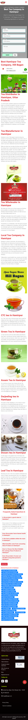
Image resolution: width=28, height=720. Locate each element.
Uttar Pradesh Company (13, 7)
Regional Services (5, 675)
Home (5, 7)
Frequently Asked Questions (5, 665)
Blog (2, 672)
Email (5, 39)
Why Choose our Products (5, 669)
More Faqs (4, 564)
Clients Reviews (4, 662)
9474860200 (11, 70)
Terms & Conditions (6, 706)
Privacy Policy (5, 702)
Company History (5, 659)
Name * (5, 28)
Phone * (5, 34)
